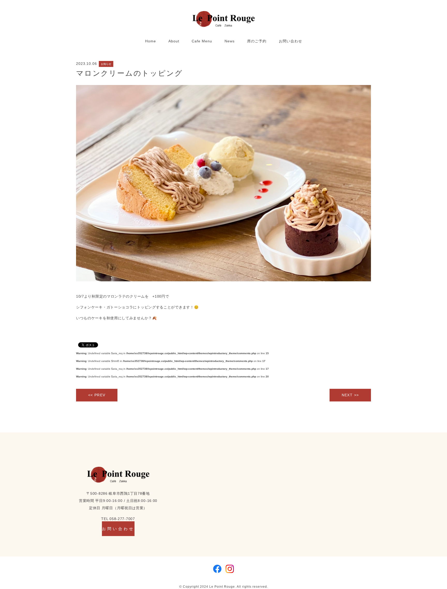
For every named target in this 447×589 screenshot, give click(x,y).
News (230, 41)
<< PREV (97, 395)
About (173, 41)
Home (150, 41)
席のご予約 (256, 41)
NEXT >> (350, 395)
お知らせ (106, 64)
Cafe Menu (202, 41)
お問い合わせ (290, 41)
